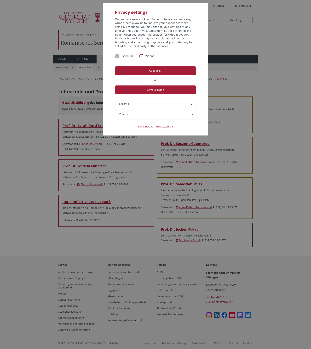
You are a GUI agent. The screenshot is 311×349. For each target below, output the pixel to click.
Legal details (145, 126)
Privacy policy (164, 126)
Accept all (155, 70)
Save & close (155, 89)
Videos (149, 56)
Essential (127, 56)
